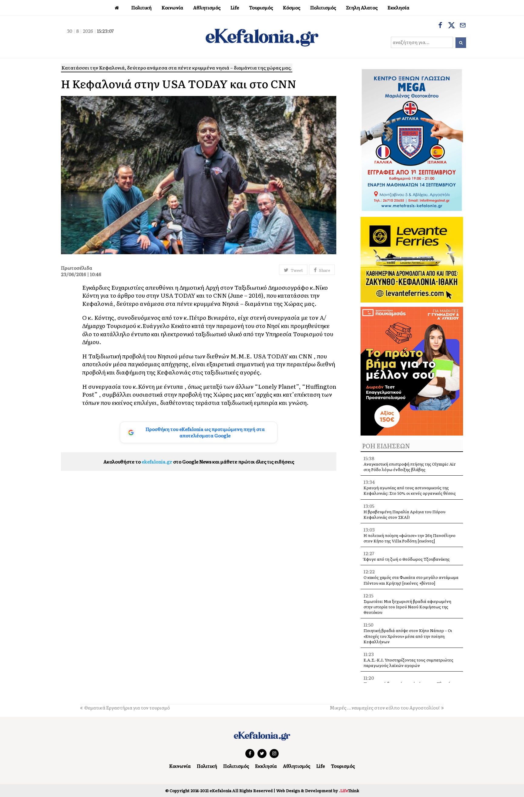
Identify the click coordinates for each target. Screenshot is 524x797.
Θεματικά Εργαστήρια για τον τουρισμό (127, 707)
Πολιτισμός (236, 765)
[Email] (462, 26)
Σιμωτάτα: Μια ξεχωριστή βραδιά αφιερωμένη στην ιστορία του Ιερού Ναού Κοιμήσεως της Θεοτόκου (407, 606)
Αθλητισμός (296, 765)
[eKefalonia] (262, 37)
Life (320, 765)
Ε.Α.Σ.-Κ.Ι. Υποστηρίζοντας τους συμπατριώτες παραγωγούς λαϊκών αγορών (408, 662)
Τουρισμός (343, 765)
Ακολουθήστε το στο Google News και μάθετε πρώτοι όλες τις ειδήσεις (198, 461)
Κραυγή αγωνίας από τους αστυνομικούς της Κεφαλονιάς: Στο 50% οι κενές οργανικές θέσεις (410, 490)
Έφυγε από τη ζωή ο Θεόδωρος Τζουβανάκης (407, 559)
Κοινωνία (180, 765)
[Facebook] (440, 26)
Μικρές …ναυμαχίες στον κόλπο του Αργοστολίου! (385, 707)
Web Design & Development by (317, 790)
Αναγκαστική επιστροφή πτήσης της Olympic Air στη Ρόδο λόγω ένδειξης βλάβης (410, 466)
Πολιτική (207, 765)
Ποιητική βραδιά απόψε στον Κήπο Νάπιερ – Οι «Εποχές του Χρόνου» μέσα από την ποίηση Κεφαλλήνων (408, 636)
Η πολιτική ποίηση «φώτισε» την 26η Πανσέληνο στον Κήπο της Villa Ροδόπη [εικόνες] (409, 538)
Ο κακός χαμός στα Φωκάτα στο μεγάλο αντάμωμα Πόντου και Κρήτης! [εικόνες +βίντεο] (411, 580)
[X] (451, 26)
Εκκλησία (266, 765)
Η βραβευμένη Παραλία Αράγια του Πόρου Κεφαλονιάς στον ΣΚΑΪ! (404, 514)
